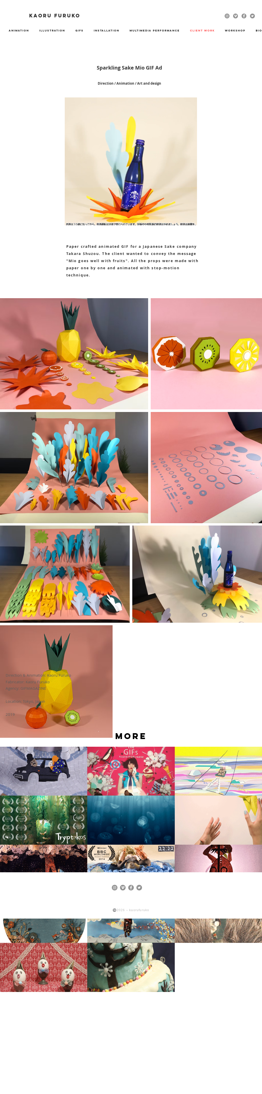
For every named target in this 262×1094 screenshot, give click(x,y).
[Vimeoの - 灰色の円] (235, 16)
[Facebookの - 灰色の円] (244, 16)
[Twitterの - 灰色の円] (252, 16)
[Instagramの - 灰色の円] (227, 16)
